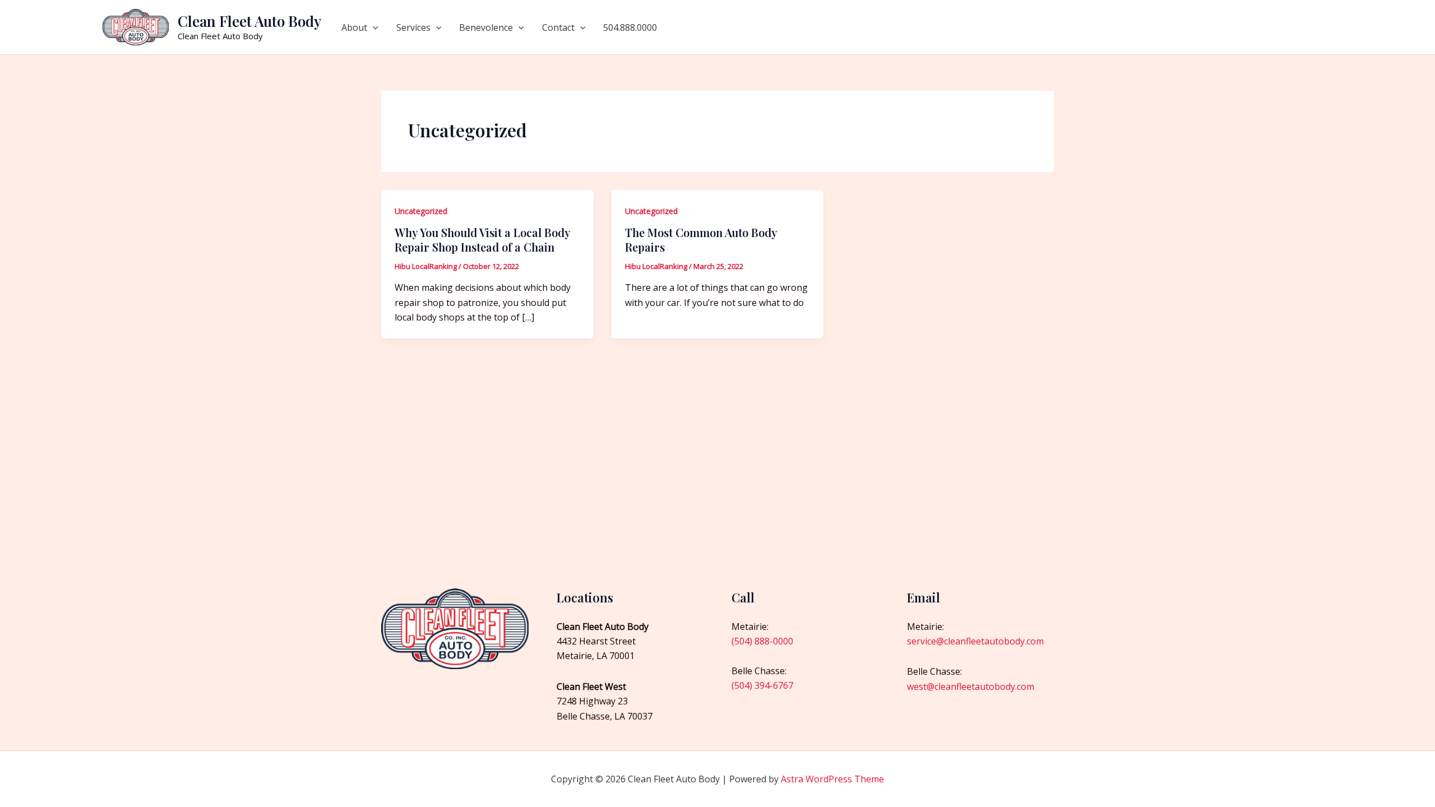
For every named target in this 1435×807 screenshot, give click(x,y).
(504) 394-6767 (762, 685)
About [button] (354, 27)
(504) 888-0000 (762, 641)
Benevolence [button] (486, 27)
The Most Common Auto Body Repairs (701, 239)
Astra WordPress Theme (832, 779)
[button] (372, 27)
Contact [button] (558, 27)
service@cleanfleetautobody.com (975, 641)
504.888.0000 (630, 27)
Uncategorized (421, 211)
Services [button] (413, 27)
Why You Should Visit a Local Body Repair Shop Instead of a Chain (482, 239)
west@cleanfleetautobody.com (970, 686)
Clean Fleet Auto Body (249, 21)
